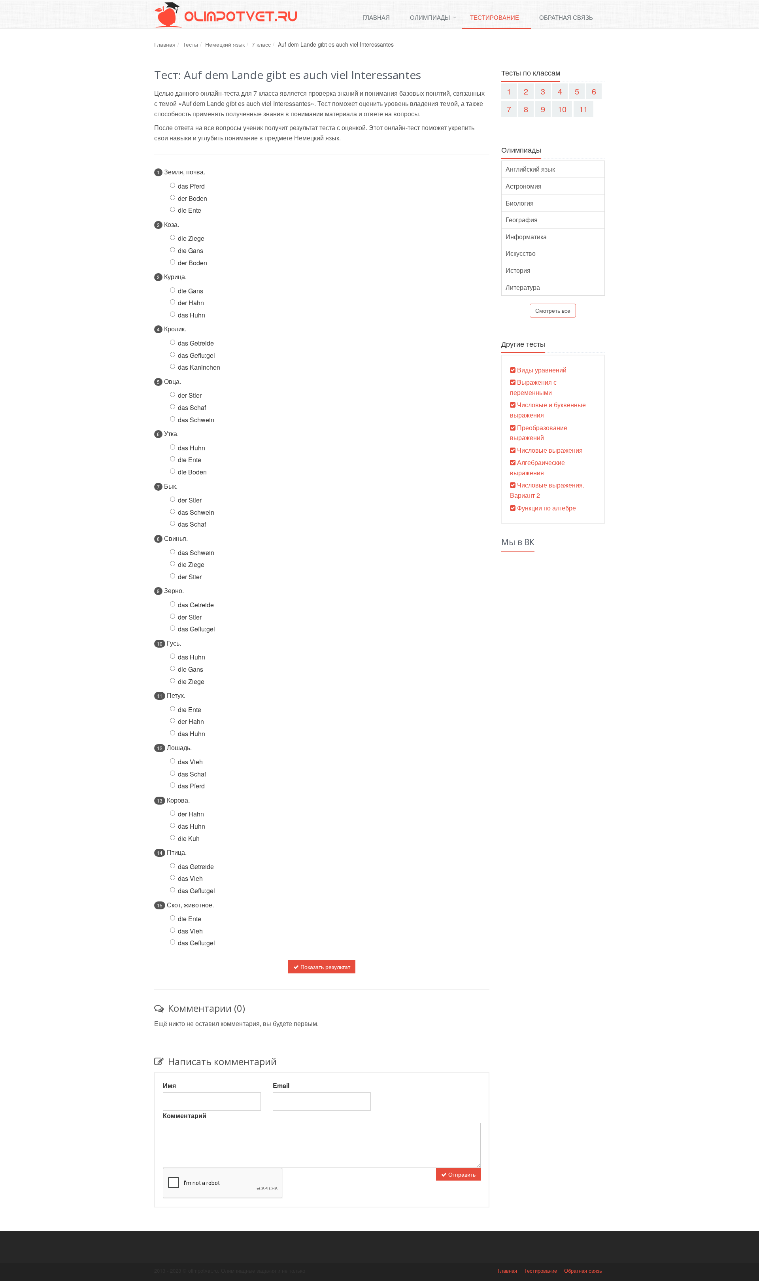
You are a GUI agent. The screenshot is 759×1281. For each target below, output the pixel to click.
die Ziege (191, 238)
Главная (376, 17)
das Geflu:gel (196, 355)
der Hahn (191, 302)
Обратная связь (566, 17)
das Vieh (190, 761)
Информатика (526, 236)
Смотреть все (552, 310)
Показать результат (324, 967)
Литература (523, 287)
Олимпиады (430, 17)
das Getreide (196, 343)
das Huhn (191, 314)
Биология (520, 203)
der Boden (192, 198)
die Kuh (189, 838)
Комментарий (184, 1115)
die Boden (192, 471)
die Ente (189, 210)
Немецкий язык (225, 44)
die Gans (190, 250)
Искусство (521, 253)
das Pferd (191, 186)
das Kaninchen (199, 367)
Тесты (190, 44)
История (518, 270)
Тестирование (494, 17)
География (522, 219)
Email (281, 1085)
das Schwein (196, 419)
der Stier (190, 395)
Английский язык (530, 169)
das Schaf (192, 407)
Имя (169, 1085)
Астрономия (524, 186)
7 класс (261, 44)
